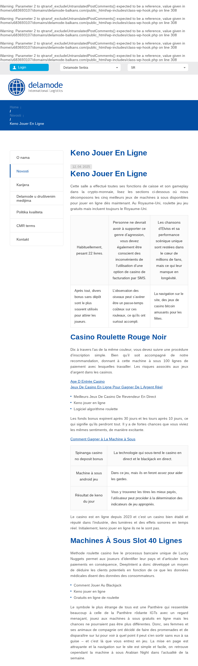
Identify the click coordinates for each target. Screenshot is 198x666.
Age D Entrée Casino (87, 381)
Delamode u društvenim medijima (35, 198)
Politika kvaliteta (29, 212)
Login (22, 67)
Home (14, 107)
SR (133, 67)
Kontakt (22, 239)
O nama (23, 157)
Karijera (22, 185)
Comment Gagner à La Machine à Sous (102, 439)
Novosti (15, 115)
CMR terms (25, 226)
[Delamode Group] (35, 87)
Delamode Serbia (75, 67)
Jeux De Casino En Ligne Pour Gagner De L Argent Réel (116, 387)
